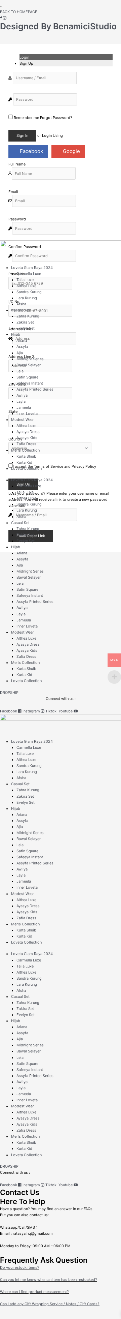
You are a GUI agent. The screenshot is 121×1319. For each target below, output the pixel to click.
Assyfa (22, 346)
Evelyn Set (25, 328)
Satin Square (27, 377)
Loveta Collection (26, 468)
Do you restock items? (19, 1267)
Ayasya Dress (28, 431)
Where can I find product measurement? (34, 1291)
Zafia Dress (26, 443)
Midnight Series (30, 359)
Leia (20, 371)
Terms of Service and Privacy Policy (65, 466)
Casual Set (20, 310)
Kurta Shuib (26, 456)
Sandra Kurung (29, 291)
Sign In (22, 135)
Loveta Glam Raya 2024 (32, 267)
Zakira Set (25, 322)
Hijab (15, 334)
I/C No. (14, 301)
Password (17, 219)
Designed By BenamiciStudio (58, 26)
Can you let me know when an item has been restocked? (48, 1279)
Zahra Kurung (27, 316)
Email (13, 191)
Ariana (21, 340)
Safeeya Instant (29, 383)
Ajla (19, 352)
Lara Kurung (26, 298)
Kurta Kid (24, 462)
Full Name (17, 164)
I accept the (54, 466)
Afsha (21, 304)
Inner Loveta (27, 413)
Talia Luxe (25, 279)
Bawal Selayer (28, 365)
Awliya (22, 395)
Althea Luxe (26, 285)
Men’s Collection (25, 450)
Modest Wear (22, 419)
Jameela (23, 407)
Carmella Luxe (28, 273)
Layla (21, 401)
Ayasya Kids (26, 437)
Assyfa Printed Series (34, 389)
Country (15, 439)
